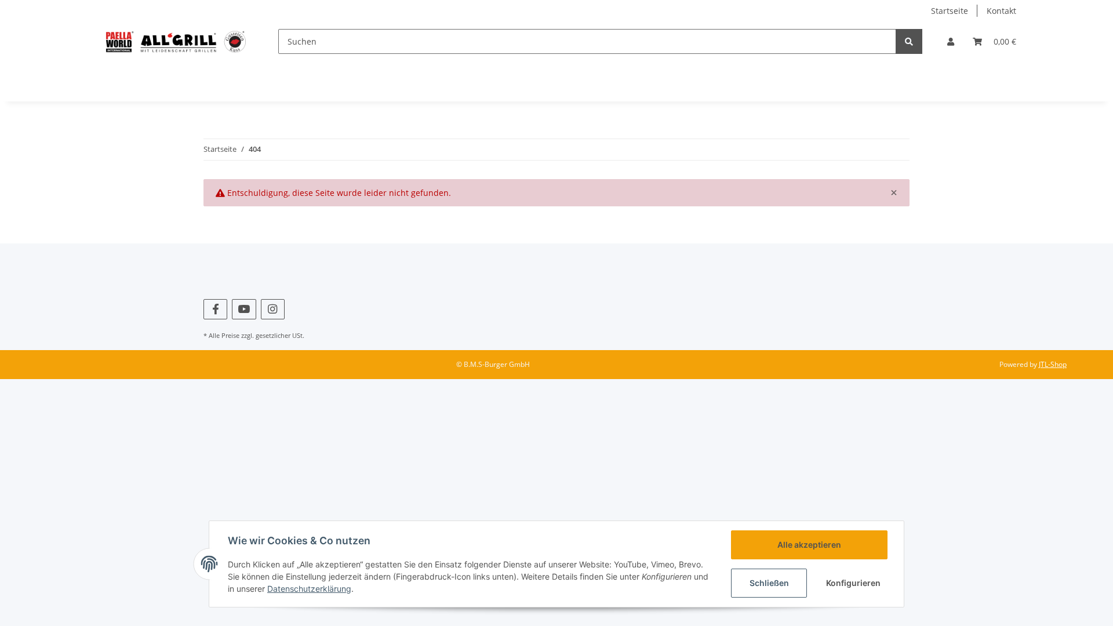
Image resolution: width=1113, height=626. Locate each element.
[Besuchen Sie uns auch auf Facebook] (215, 309)
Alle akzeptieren (809, 544)
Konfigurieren (853, 583)
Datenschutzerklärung (309, 589)
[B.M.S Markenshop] (175, 41)
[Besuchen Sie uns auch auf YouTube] (244, 309)
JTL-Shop (1053, 364)
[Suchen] (909, 41)
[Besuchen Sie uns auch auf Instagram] (273, 309)
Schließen (769, 583)
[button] (950, 41)
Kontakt (1001, 10)
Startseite (949, 10)
